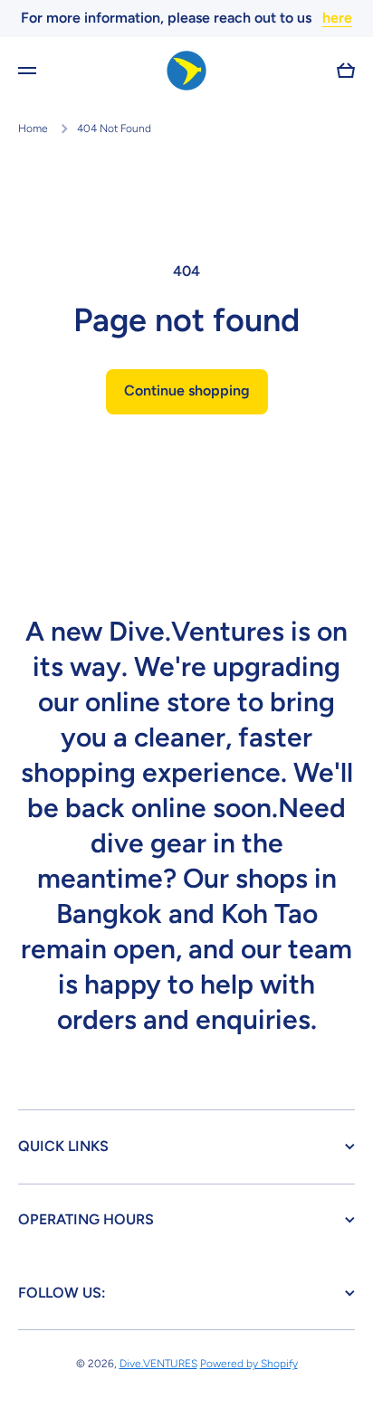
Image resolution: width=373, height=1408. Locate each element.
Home (33, 128)
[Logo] (186, 70)
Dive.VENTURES (158, 1363)
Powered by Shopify (249, 1363)
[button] (346, 71)
